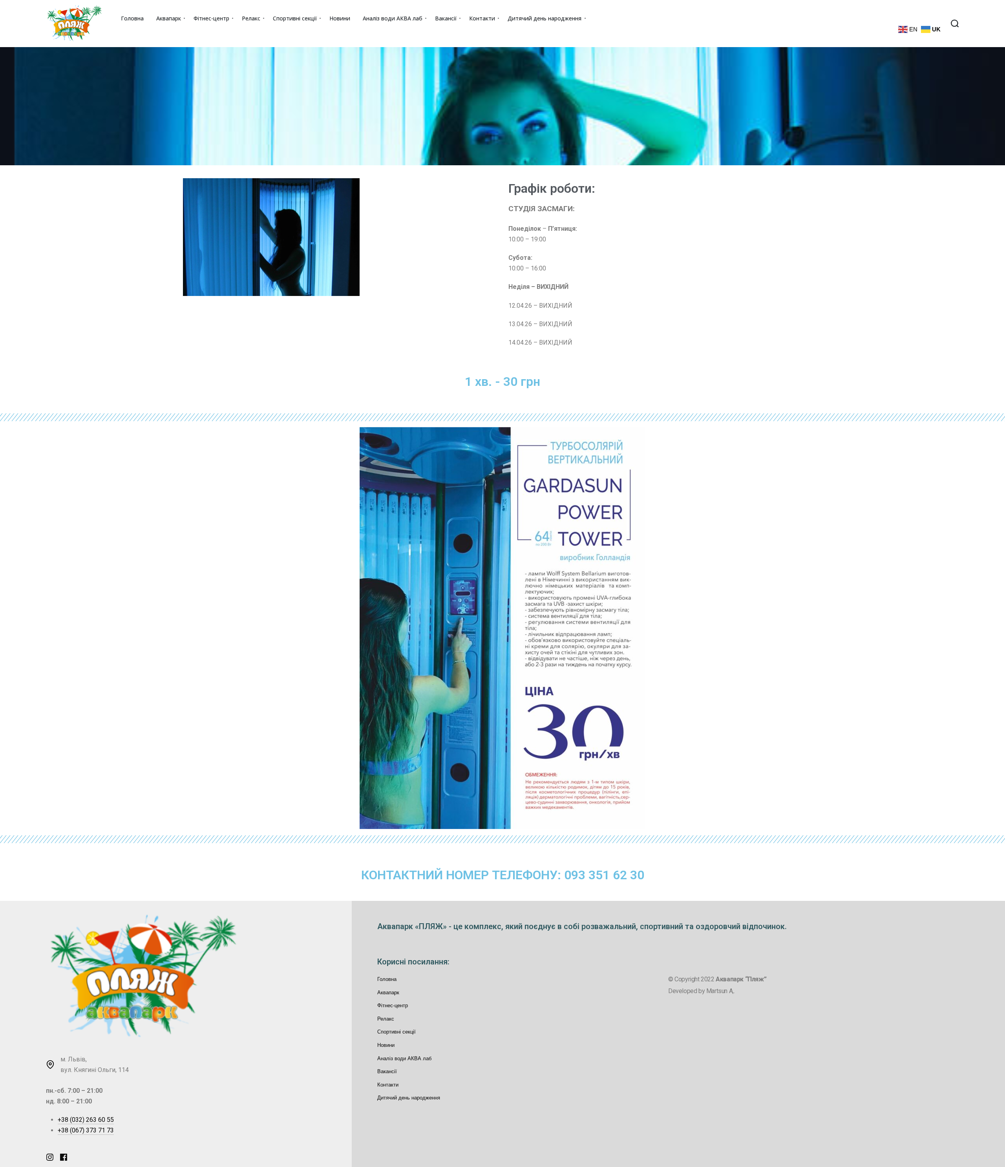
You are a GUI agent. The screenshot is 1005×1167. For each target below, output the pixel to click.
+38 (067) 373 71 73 (86, 1130)
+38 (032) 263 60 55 (86, 1119)
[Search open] (954, 23)
